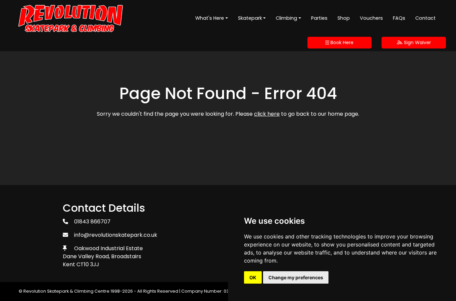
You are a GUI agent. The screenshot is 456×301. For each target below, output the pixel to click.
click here (267, 114)
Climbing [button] (286, 18)
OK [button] (252, 277)
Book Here (341, 42)
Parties (319, 18)
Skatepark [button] (250, 18)
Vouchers (371, 18)
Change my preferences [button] (295, 277)
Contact (425, 18)
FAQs (399, 18)
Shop (343, 18)
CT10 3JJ (87, 264)
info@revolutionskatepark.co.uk (115, 235)
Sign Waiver (417, 42)
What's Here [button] (209, 18)
